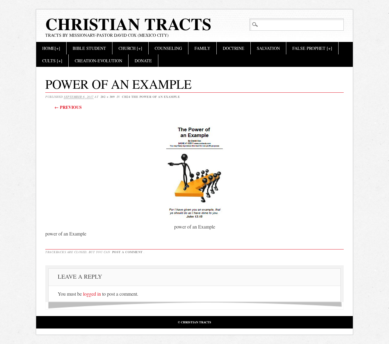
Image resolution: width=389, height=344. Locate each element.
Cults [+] (52, 61)
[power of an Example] (194, 219)
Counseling (168, 48)
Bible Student (89, 48)
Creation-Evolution (98, 61)
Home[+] (51, 48)
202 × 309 (108, 97)
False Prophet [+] (312, 48)
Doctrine (233, 48)
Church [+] (130, 48)
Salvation (268, 48)
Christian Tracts (128, 24)
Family (202, 48)
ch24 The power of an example (151, 97)
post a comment (127, 252)
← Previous (68, 107)
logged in (92, 294)
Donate (143, 61)
